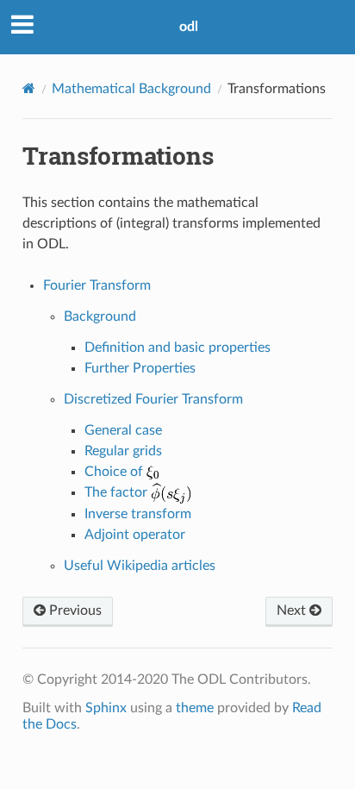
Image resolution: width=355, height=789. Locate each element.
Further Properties (140, 368)
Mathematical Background (131, 89)
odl (188, 27)
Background (100, 316)
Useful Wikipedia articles (139, 566)
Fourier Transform (97, 285)
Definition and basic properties (177, 347)
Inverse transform (137, 514)
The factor (117, 492)
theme (195, 708)
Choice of (115, 472)
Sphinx (106, 708)
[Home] (28, 88)
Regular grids (123, 451)
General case (123, 430)
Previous (74, 610)
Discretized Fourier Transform (153, 399)
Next (293, 610)
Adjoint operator (134, 535)
